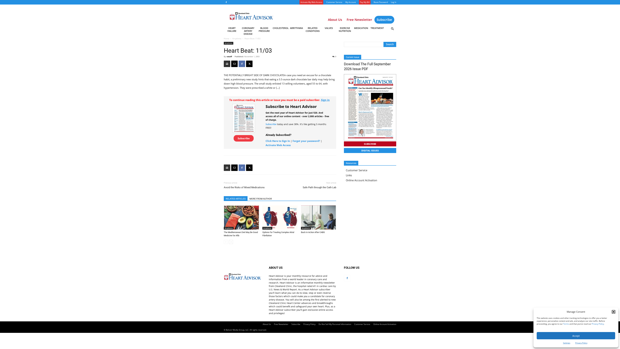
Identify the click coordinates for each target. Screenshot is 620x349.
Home (226, 38)
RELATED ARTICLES (236, 198)
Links (349, 175)
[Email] (234, 64)
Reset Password (381, 2)
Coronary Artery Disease (248, 30)
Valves (329, 28)
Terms (566, 324)
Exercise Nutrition (345, 29)
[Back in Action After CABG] (318, 217)
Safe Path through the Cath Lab (319, 187)
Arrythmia (296, 28)
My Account (350, 2)
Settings (566, 343)
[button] (613, 311)
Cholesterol (280, 28)
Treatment (377, 28)
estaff (229, 56)
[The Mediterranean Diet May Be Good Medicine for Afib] (241, 217)
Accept (576, 335)
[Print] (227, 64)
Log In (393, 2)
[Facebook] (226, 2)
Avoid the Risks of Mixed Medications (244, 187)
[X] (249, 64)
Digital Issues (370, 150)
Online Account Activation (361, 180)
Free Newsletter (281, 324)
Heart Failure (231, 29)
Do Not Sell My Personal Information (335, 324)
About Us (267, 324)
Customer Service (334, 2)
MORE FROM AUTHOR (260, 198)
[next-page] (231, 242)
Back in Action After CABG (313, 232)
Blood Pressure (264, 29)
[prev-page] (226, 242)
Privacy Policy (598, 324)
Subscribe (384, 19)
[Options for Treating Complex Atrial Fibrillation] (280, 217)
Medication (361, 28)
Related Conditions (313, 29)
